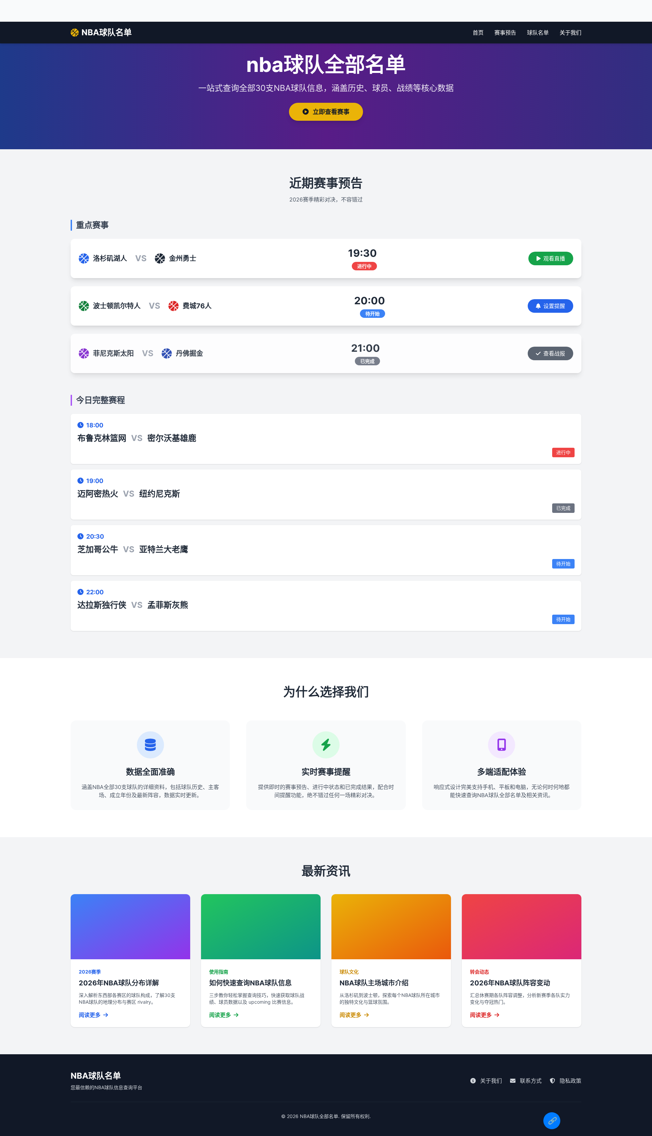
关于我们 (570, 32)
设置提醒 (554, 306)
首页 (478, 32)
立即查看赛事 (330, 111)
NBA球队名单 (107, 32)
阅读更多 (90, 1015)
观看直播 (554, 258)
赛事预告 (505, 32)
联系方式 (530, 1080)
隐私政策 (569, 1080)
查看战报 (554, 353)
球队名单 (538, 32)
